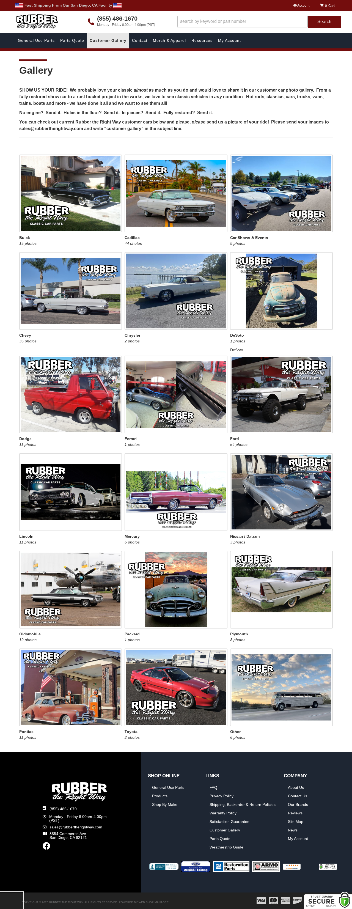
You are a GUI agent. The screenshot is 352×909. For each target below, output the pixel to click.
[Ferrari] (176, 394)
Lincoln (26, 536)
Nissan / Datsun (245, 536)
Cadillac (132, 237)
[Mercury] (176, 492)
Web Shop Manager (154, 902)
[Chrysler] (176, 291)
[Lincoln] (70, 492)
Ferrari (131, 438)
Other (235, 731)
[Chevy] (70, 291)
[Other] (281, 687)
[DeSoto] (281, 291)
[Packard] (176, 589)
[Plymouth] (281, 589)
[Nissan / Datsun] (281, 492)
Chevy (25, 335)
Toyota (131, 731)
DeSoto (237, 335)
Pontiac (26, 731)
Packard (132, 634)
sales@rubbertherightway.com (76, 827)
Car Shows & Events (249, 237)
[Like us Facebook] (46, 847)
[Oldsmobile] (70, 589)
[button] (259, 22)
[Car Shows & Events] (281, 193)
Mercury (132, 536)
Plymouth (239, 634)
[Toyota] (176, 687)
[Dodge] (70, 394)
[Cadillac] (176, 193)
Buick (24, 237)
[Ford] (281, 394)
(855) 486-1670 (63, 809)
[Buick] (70, 193)
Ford (234, 438)
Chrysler (132, 335)
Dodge (25, 438)
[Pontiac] (70, 687)
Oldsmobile (30, 634)
